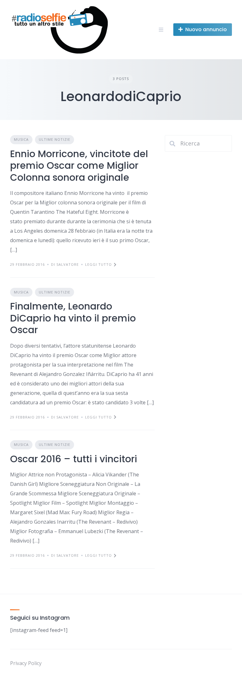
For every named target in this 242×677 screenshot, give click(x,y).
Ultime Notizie (54, 139)
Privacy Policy (26, 663)
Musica (21, 139)
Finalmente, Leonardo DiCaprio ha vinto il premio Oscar (73, 318)
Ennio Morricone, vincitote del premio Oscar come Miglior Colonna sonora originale (79, 165)
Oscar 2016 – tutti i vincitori (73, 459)
